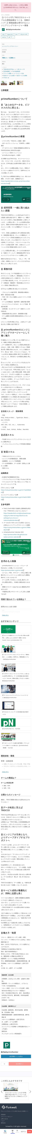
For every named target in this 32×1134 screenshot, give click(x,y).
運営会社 (3, 1123)
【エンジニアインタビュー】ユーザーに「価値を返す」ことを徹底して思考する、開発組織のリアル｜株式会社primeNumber (15, 657)
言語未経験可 (6, 71)
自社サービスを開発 (22, 75)
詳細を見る (5, 615)
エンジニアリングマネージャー (10, 46)
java (16, 34)
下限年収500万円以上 (9, 69)
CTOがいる (6, 77)
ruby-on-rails (23, 34)
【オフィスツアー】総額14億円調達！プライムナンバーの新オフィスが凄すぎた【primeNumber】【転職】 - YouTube (15, 745)
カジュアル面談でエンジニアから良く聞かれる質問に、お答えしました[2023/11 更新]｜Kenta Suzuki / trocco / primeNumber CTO (15, 638)
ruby (3, 34)
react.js (4, 37)
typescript (10, 34)
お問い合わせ (4, 1119)
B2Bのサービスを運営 (9, 75)
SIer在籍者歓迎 (16, 71)
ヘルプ (2, 1121)
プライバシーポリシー (6, 1116)
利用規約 (3, 1114)
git (9, 37)
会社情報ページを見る (16, 1056)
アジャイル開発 (7, 73)
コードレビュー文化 (18, 73)
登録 (29, 1131)
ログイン (23, 1131)
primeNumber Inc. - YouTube (12, 728)
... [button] (13, 37)
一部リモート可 (21, 69)
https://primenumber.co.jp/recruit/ (12, 570)
